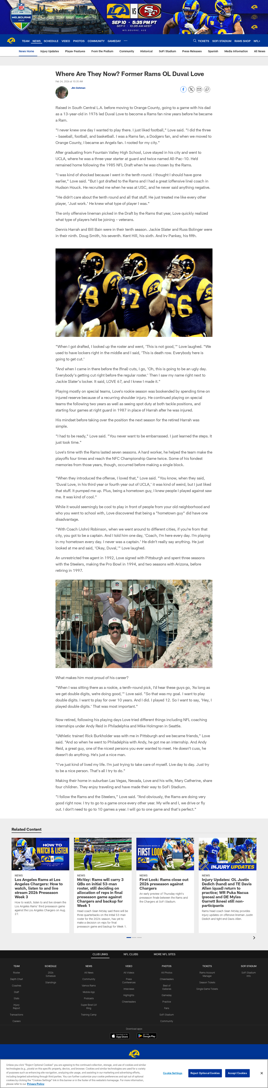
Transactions (16, 1014)
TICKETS (207, 966)
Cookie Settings (172, 1073)
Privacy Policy (35, 1083)
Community (88, 979)
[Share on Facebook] (183, 91)
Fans (166, 1008)
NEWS (89, 966)
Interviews (129, 988)
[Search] (194, 40)
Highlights (128, 995)
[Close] (261, 1073)
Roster (16, 972)
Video (128, 966)
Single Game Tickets (207, 988)
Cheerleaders (129, 1001)
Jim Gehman (78, 87)
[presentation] (254, 938)
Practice (166, 1001)
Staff (16, 992)
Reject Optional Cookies (205, 1073)
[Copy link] (207, 89)
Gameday (167, 995)
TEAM (17, 966)
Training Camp (89, 1014)
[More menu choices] (125, 40)
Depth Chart (16, 979)
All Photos (166, 972)
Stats (16, 998)
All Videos (129, 972)
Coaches (16, 985)
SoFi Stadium (167, 1014)
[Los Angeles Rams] (134, 1054)
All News (88, 972)
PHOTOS (166, 966)
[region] (134, 1073)
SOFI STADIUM (248, 966)
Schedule (51, 966)
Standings (50, 982)
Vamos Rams (89, 985)
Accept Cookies (237, 1073)
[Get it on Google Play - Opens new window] (147, 1038)
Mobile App (89, 992)
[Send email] (199, 91)
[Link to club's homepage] (11, 40)
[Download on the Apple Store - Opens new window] (120, 1036)
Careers (17, 1021)
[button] (128, 937)
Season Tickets (207, 982)
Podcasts (89, 998)
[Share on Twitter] (191, 91)
